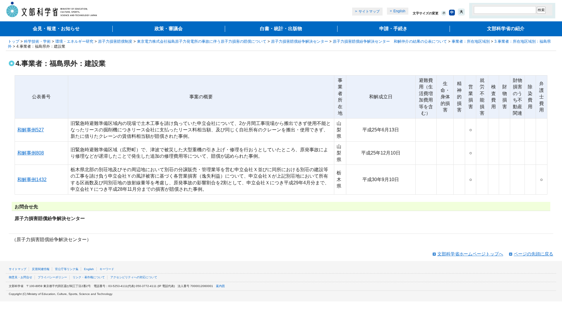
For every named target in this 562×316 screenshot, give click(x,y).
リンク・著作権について (89, 277)
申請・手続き (393, 28)
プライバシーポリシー (52, 277)
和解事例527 (30, 129)
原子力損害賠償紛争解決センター (299, 41)
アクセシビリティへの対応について (133, 277)
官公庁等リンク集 (66, 269)
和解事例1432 (32, 179)
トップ (13, 41)
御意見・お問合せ (20, 277)
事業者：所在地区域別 (471, 41)
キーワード (107, 269)
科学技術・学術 (37, 41)
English (399, 11)
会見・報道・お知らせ (56, 28)
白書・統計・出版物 (281, 28)
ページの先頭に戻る (533, 253)
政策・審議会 (169, 28)
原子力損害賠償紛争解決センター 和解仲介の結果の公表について (390, 41)
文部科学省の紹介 (506, 28)
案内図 (220, 286)
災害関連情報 (40, 269)
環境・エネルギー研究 (74, 41)
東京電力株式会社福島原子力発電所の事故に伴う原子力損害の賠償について (201, 41)
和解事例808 (30, 152)
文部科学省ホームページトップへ (470, 253)
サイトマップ (369, 11)
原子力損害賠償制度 (115, 41)
